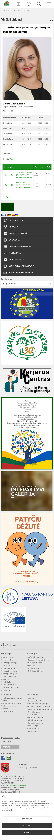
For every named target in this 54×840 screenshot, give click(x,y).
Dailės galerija (16, 220)
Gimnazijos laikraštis (19, 233)
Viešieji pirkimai (8, 711)
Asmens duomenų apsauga (38, 704)
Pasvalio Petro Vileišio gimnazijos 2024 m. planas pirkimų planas (24, 174)
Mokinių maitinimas (35, 663)
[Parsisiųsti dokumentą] (6, 175)
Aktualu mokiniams (35, 720)
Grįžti (8, 197)
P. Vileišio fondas (8, 682)
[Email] (9, 758)
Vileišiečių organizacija (11, 687)
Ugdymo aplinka (8, 660)
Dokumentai (14, 240)
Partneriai (6, 679)
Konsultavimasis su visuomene (39, 706)
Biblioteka (31, 665)
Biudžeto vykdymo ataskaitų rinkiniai (12, 699)
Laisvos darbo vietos (35, 701)
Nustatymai (27, 819)
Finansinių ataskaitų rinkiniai (12, 703)
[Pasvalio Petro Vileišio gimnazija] (6, 3)
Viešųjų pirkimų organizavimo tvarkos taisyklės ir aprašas (24, 185)
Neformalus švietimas (36, 657)
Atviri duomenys (34, 731)
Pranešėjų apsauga (34, 712)
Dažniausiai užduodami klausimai (40, 709)
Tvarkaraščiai (11, 645)
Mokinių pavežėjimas (35, 671)
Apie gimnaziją (8, 657)
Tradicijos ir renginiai (10, 674)
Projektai (13, 227)
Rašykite (6, 747)
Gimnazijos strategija (10, 663)
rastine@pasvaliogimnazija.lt (15, 785)
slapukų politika (7, 810)
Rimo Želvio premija (9, 685)
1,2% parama (15, 253)
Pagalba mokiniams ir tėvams (38, 660)
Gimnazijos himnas (9, 668)
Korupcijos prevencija (35, 723)
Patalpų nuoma (33, 668)
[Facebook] (3, 758)
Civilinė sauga (33, 726)
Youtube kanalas (17, 259)
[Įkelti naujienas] (19, 4)
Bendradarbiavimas (9, 676)
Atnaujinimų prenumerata (21, 272)
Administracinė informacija (20, 11)
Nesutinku (27, 826)
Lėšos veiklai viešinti (10, 706)
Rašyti (12, 159)
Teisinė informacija (34, 728)
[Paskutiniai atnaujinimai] (29, 4)
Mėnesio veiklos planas (20, 246)
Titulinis (4, 11)
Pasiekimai (6, 665)
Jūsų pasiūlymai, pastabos (21, 266)
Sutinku (27, 833)
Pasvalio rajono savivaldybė (28, 768)
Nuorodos (31, 698)
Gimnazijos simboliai (10, 671)
